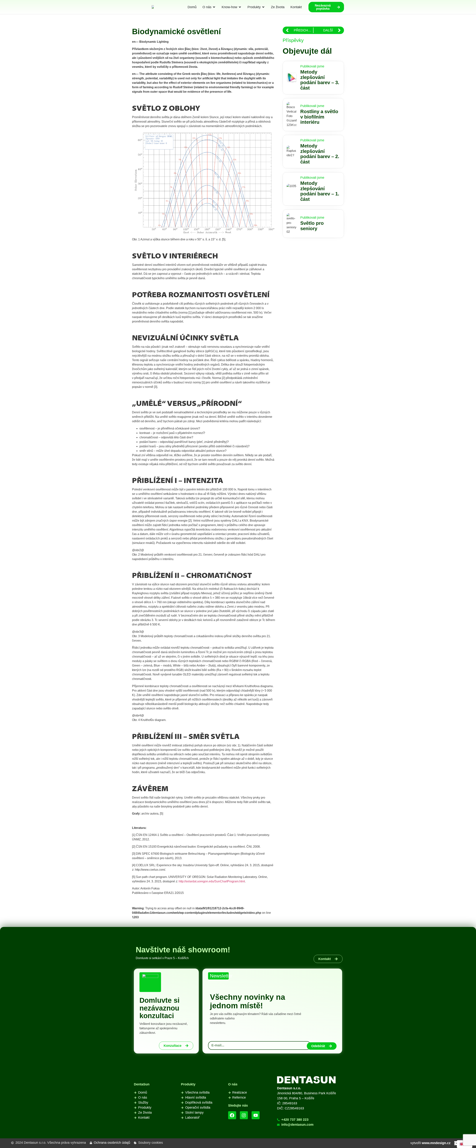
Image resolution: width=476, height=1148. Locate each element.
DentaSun (141, 1084)
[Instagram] (244, 1115)
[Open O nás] (214, 7)
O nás (232, 1084)
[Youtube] (256, 1115)
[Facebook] (232, 1115)
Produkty (188, 1084)
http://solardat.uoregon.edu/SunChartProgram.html (212, 881)
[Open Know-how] (240, 7)
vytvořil (430, 1143)
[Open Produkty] (263, 7)
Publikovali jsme (312, 66)
